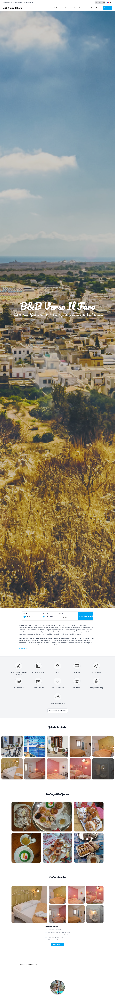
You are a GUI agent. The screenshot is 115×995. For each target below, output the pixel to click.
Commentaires (78, 8)
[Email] (103, 2)
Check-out (46, 614)
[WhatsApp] (100, 2)
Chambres (68, 8)
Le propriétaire (89, 8)
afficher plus (23, 648)
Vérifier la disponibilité (86, 616)
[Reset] (60, 614)
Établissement (58, 8)
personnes (65, 614)
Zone (97, 8)
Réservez (107, 8)
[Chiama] (96, 2)
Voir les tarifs (57, 944)
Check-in (26, 614)
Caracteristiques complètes (57, 710)
